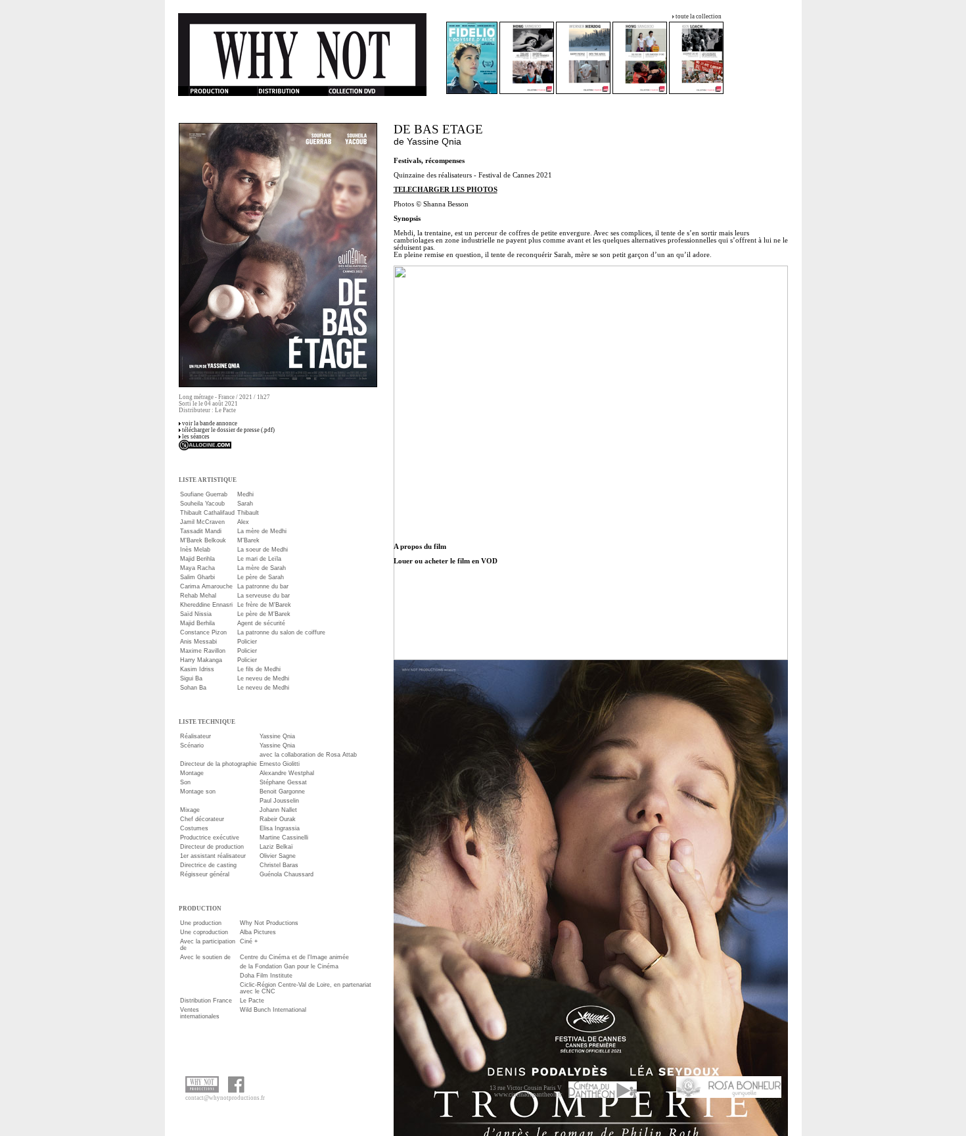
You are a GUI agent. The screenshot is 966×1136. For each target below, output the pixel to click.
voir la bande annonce (209, 423)
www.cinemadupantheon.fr (528, 1094)
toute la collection (699, 16)
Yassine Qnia (434, 141)
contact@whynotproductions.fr (225, 1098)
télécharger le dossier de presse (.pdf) (228, 430)
